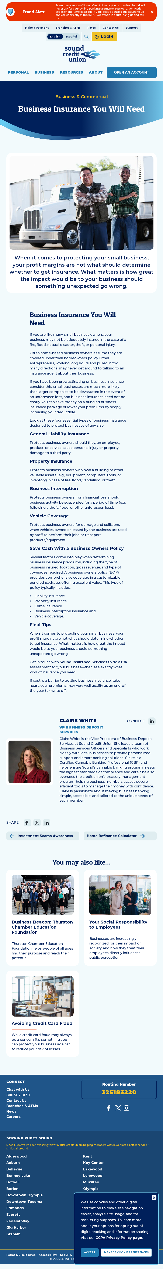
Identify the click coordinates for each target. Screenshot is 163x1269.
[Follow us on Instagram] (126, 1110)
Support (132, 27)
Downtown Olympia (24, 1195)
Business (44, 72)
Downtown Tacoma (24, 1202)
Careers (13, 1117)
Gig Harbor (16, 1228)
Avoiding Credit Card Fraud (42, 1023)
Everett (13, 1215)
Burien (12, 1189)
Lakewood (92, 1169)
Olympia (90, 1189)
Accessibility (48, 1254)
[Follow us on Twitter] (118, 1110)
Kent (87, 1156)
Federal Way (17, 1221)
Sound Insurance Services (83, 662)
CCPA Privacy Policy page (119, 1238)
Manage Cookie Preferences (126, 1252)
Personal (18, 72)
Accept (89, 1252)
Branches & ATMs (68, 27)
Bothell (13, 1182)
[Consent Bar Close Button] (154, 1197)
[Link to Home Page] (81, 54)
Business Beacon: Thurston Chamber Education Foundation (42, 927)
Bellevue (14, 1169)
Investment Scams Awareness (45, 836)
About (96, 72)
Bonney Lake (18, 1176)
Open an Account (131, 72)
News (11, 1111)
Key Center (93, 1163)
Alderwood (16, 1156)
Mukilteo (91, 1182)
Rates (91, 27)
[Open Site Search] (86, 36)
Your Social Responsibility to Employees (118, 924)
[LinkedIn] (152, 721)
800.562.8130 (18, 1095)
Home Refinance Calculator (112, 836)
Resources (71, 72)
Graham (13, 1234)
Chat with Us (18, 1090)
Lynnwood (93, 1176)
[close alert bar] (151, 11)
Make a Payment (37, 27)
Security (66, 1254)
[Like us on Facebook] (109, 1110)
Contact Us (111, 27)
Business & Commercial (81, 96)
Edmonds (15, 1208)
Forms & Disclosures (20, 1254)
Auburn (13, 1163)
